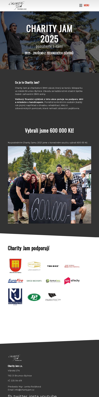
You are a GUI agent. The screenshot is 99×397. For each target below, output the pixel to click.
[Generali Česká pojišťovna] (72, 266)
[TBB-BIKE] (53, 266)
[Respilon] (34, 266)
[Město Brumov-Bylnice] (15, 266)
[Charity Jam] (17, 5)
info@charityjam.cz (24, 390)
